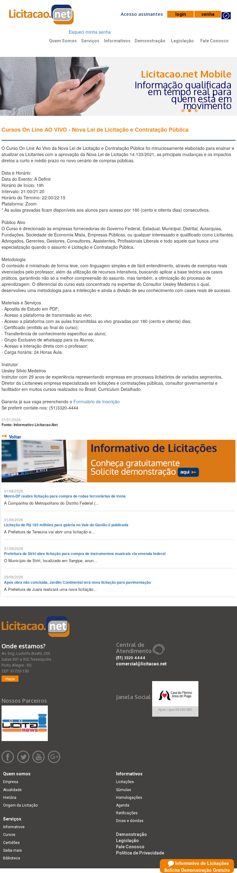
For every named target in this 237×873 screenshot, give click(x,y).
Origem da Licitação (20, 805)
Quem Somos (63, 40)
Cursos (9, 835)
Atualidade (12, 790)
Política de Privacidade (140, 852)
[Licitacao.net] (35, 626)
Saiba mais (12, 850)
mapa (10, 678)
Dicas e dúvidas (129, 821)
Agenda (122, 805)
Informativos (117, 40)
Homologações (129, 797)
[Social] (175, 697)
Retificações (127, 813)
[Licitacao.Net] (42, 17)
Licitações (125, 782)
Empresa (10, 782)
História (9, 797)
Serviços (90, 40)
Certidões (11, 843)
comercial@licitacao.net (141, 663)
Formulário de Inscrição (96, 401)
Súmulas (123, 790)
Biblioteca (11, 858)
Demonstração (150, 40)
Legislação (182, 40)
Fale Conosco (214, 40)
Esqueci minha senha (90, 32)
